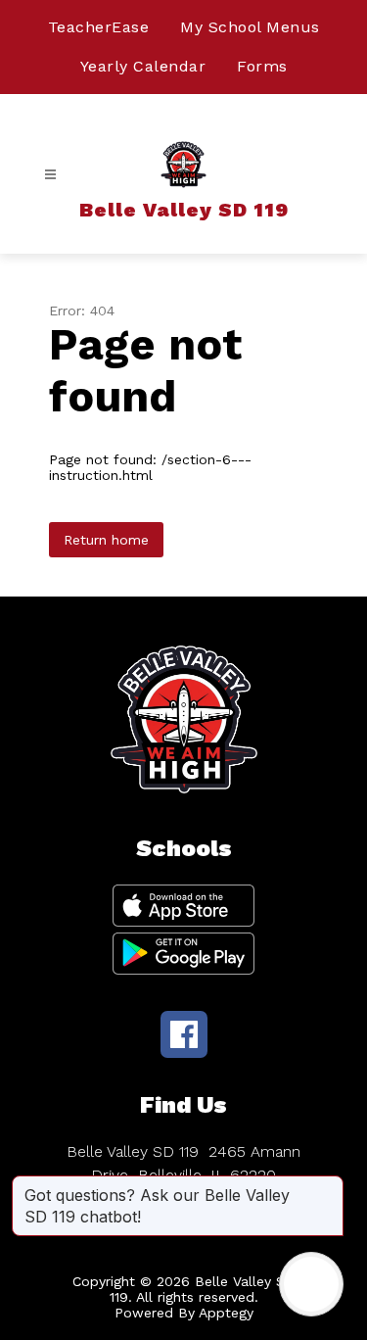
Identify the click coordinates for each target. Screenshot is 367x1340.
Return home (106, 540)
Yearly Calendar (143, 66)
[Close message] (328, 1185)
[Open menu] (50, 175)
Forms (262, 66)
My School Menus (250, 27)
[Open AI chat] (311, 1284)
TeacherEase (99, 27)
